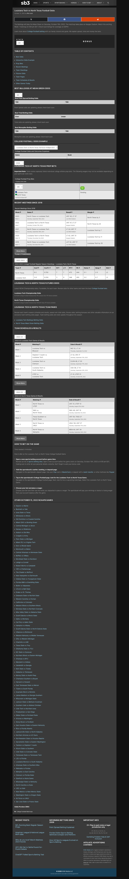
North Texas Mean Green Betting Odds (30, 323)
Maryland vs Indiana (23, 662)
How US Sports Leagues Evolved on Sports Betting (63, 841)
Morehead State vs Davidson (26, 559)
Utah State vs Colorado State (26, 752)
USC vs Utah (20, 788)
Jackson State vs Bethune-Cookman (29, 702)
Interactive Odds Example (25, 60)
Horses (74, 3)
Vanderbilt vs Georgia (23, 665)
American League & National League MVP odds (29, 833)
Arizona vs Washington (24, 718)
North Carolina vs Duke (24, 785)
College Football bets (99, 288)
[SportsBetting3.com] (26, 3)
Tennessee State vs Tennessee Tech (29, 755)
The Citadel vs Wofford (24, 572)
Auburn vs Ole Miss (23, 532)
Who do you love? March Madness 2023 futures (29, 841)
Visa (54, 472)
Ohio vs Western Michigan (25, 639)
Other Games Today (23, 83)
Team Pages (20, 77)
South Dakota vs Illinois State (26, 615)
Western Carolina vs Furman (26, 599)
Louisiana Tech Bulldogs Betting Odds (29, 320)
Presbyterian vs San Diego (25, 712)
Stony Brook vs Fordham (25, 722)
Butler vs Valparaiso (23, 586)
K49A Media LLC (88, 850)
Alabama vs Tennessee (24, 672)
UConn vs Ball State (23, 589)
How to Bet (86, 3)
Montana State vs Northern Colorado (29, 609)
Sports (46, 3)
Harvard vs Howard (23, 682)
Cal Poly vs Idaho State (24, 622)
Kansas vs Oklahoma (23, 529)
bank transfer (88, 472)
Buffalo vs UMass (22, 556)
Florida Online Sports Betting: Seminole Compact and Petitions (62, 834)
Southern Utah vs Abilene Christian (28, 705)
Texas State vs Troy (23, 645)
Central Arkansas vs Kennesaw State (29, 552)
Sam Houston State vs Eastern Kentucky (30, 725)
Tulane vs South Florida (24, 689)
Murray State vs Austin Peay (26, 675)
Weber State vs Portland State (27, 715)
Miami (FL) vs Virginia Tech (25, 542)
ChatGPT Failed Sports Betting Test (29, 855)
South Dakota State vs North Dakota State (31, 629)
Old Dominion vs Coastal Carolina (28, 519)
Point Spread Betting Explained (61, 827)
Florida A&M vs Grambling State (27, 582)
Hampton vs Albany (23, 625)
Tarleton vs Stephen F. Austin (26, 745)
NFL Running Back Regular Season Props (29, 826)
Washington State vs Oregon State (28, 795)
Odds (35, 3)
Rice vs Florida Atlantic (24, 728)
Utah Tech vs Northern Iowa (26, 709)
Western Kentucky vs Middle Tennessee (30, 635)
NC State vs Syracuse (24, 652)
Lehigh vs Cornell (22, 562)
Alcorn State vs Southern (25, 748)
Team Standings (21, 70)
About (99, 3)
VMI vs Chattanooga (23, 569)
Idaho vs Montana (22, 619)
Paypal (111, 472)
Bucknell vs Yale (21, 509)
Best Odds (19, 57)
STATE (20, 39)
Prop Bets (19, 63)
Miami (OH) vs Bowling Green (26, 522)
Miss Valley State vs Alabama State (28, 612)
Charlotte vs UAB (22, 642)
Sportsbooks (60, 3)
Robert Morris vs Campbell (25, 566)
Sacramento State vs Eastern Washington (31, 742)
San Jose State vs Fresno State (27, 802)
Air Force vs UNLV (22, 798)
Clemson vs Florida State (25, 775)
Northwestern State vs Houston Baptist (30, 738)
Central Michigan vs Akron (25, 526)
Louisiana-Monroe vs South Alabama (29, 762)
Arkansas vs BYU (22, 659)
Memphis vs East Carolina (25, 772)
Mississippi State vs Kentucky (26, 782)
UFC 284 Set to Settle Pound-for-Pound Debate (28, 848)
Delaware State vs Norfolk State (27, 595)
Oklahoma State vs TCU (24, 649)
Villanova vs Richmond (24, 632)
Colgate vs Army (22, 536)
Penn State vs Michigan (24, 539)
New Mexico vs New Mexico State (28, 792)
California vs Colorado (24, 602)
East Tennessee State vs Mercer (27, 685)
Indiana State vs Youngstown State (28, 579)
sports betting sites (35, 462)
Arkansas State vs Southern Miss (27, 765)
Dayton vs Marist (22, 506)
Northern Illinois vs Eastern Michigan (29, 655)
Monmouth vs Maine (23, 549)
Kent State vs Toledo (23, 669)
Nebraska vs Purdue (23, 768)
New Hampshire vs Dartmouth (27, 576)
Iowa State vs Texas (23, 512)
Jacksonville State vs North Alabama (29, 732)
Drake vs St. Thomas (23, 592)
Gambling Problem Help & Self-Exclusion (98, 838)
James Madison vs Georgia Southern (29, 695)
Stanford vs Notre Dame (24, 778)
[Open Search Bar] (107, 3)
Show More (20, 251)
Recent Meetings (22, 67)
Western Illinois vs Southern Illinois (28, 605)
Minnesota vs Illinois (23, 516)
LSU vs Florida (21, 758)
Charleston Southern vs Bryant (27, 679)
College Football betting (36, 31)
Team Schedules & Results (25, 80)
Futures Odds (20, 73)
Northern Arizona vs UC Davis (27, 735)
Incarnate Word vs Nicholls (25, 692)
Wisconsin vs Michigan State (26, 699)
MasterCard (66, 472)
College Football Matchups (25, 811)
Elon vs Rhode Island (23, 546)
